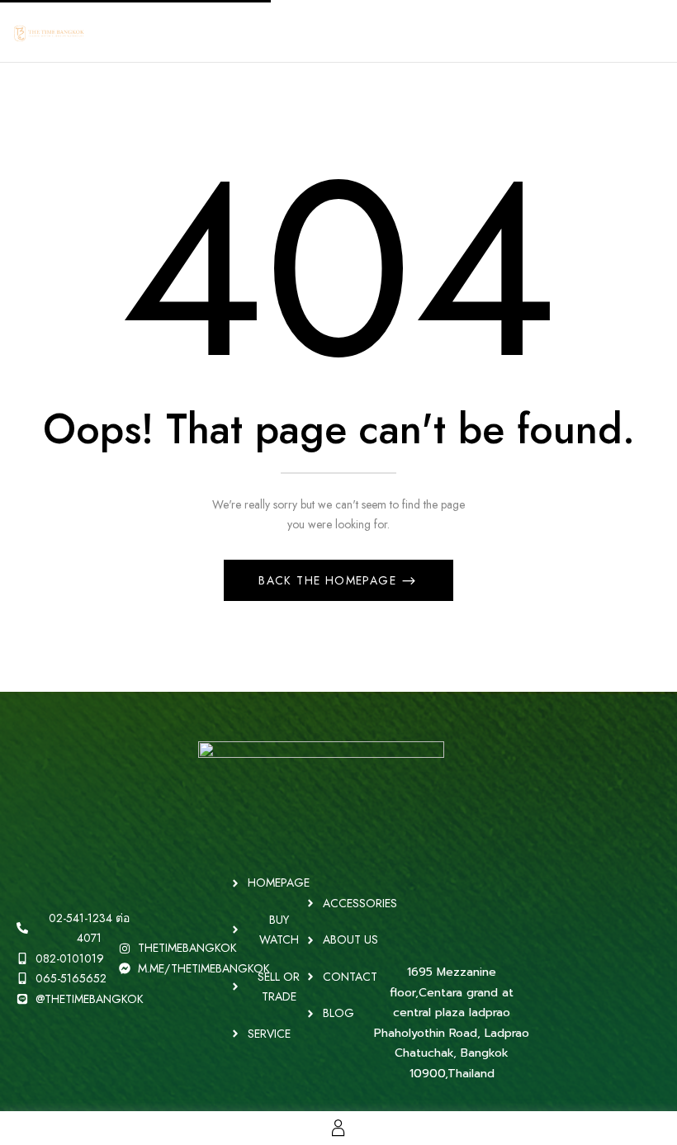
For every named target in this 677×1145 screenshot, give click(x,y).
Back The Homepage (329, 580)
